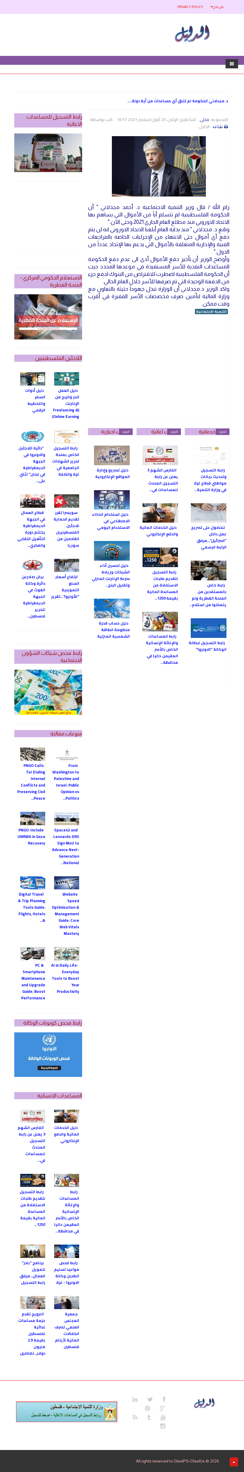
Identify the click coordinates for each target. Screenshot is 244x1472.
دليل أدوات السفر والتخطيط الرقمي (35, 400)
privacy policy (190, 6)
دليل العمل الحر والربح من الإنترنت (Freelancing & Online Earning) (65, 403)
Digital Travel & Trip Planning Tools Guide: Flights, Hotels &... (31, 907)
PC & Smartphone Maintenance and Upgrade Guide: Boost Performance (33, 981)
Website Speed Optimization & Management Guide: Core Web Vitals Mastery (65, 914)
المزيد (222, 432)
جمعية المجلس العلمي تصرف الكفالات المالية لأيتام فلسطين (66, 1330)
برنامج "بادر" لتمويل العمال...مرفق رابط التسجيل (32, 1272)
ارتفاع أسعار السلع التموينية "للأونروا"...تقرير (65, 586)
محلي (204, 119)
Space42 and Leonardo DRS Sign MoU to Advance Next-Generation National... (65, 846)
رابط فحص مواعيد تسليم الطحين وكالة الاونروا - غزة (66, 1272)
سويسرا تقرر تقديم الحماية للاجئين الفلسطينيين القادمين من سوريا (66, 529)
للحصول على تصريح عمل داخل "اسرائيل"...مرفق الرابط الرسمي (208, 537)
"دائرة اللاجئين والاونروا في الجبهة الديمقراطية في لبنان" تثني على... (31, 464)
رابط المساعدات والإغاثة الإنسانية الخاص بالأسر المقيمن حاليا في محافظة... (162, 649)
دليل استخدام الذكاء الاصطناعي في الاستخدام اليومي (111, 521)
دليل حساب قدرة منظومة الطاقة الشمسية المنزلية (113, 629)
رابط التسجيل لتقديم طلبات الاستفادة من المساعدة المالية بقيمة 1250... (162, 585)
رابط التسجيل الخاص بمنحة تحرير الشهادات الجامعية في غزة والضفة (65, 461)
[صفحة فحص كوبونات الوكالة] (48, 1054)
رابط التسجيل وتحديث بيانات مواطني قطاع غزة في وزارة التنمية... (210, 479)
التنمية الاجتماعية (211, 311)
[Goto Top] (234, 1461)
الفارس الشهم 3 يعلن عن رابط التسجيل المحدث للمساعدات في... (162, 479)
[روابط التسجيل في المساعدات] (66, 1412)
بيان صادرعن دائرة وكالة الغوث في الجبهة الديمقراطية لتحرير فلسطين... (33, 596)
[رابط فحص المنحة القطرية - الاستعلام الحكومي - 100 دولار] (48, 316)
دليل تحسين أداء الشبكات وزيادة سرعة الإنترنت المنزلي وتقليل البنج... (111, 575)
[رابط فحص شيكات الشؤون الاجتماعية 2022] (48, 692)
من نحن (218, 6)
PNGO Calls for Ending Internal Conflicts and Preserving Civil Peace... (31, 782)
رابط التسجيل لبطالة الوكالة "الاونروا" (207, 646)
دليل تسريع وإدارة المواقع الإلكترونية (112, 473)
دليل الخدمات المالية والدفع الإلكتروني (159, 530)
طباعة (217, 127)
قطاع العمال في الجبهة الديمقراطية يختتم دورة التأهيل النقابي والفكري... (31, 529)
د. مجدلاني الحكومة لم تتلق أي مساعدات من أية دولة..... (177, 100)
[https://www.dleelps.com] (205, 1402)
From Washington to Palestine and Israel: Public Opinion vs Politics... (65, 782)
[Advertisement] (158, 368)
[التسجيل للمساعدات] (48, 152)
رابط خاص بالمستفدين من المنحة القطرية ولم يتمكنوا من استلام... (207, 594)
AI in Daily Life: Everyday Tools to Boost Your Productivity (65, 978)
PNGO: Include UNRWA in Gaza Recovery (31, 836)
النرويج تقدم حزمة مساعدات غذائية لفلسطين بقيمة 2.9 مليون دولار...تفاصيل (31, 1333)
